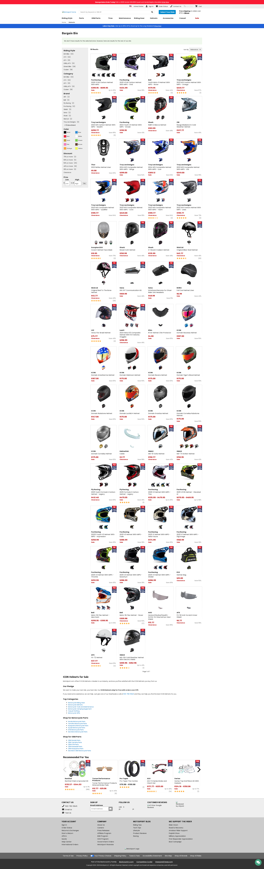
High (75, 181)
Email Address (96, 805)
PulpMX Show (174, 833)
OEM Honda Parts (74, 740)
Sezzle (64, 839)
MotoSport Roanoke (105, 844)
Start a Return (67, 833)
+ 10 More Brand (69, 125)
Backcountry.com (126, 862)
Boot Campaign (175, 842)
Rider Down (173, 825)
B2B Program (102, 836)
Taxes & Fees (134, 856)
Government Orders (105, 842)
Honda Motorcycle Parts (76, 721)
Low (66, 181)
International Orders (70, 844)
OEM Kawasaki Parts (75, 747)
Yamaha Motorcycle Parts (77, 724)
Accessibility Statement (152, 856)
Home (64, 22)
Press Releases (103, 830)
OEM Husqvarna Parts (75, 749)
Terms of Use (68, 856)
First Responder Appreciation (181, 839)
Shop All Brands (181, 856)
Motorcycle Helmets (75, 705)
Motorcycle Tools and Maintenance (81, 707)
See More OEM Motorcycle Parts (79, 751)
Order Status (67, 828)
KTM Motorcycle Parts (76, 730)
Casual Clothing (74, 711)
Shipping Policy (120, 856)
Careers (100, 828)
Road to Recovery (176, 828)
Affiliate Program (104, 833)
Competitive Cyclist (144, 862)
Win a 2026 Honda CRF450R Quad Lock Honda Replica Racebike (132, 2)
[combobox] (195, 50)
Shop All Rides (195, 856)
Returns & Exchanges (70, 830)
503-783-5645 (128, 694)
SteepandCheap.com (164, 862)
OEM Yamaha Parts (75, 742)
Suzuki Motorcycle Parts (76, 728)
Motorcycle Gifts (74, 713)
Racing (136, 836)
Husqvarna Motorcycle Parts (78, 726)
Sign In (64, 825)
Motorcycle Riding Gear (76, 703)
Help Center (67, 842)
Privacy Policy (82, 856)
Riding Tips (137, 825)
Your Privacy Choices (102, 856)
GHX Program (102, 839)
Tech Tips (137, 828)
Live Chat (189, 6)
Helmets (72, 22)
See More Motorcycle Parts (77, 732)
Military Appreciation (177, 836)
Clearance (67, 172)
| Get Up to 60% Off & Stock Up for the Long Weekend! (132, 26)
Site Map (168, 856)
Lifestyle (136, 830)
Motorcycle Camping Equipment (80, 709)
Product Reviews (140, 833)
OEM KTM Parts (73, 744)
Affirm (64, 836)
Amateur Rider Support (178, 830)
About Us (101, 825)
